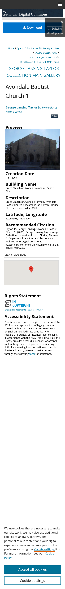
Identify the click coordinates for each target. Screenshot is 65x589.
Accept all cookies (32, 569)
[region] (32, 555)
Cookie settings (44, 549)
